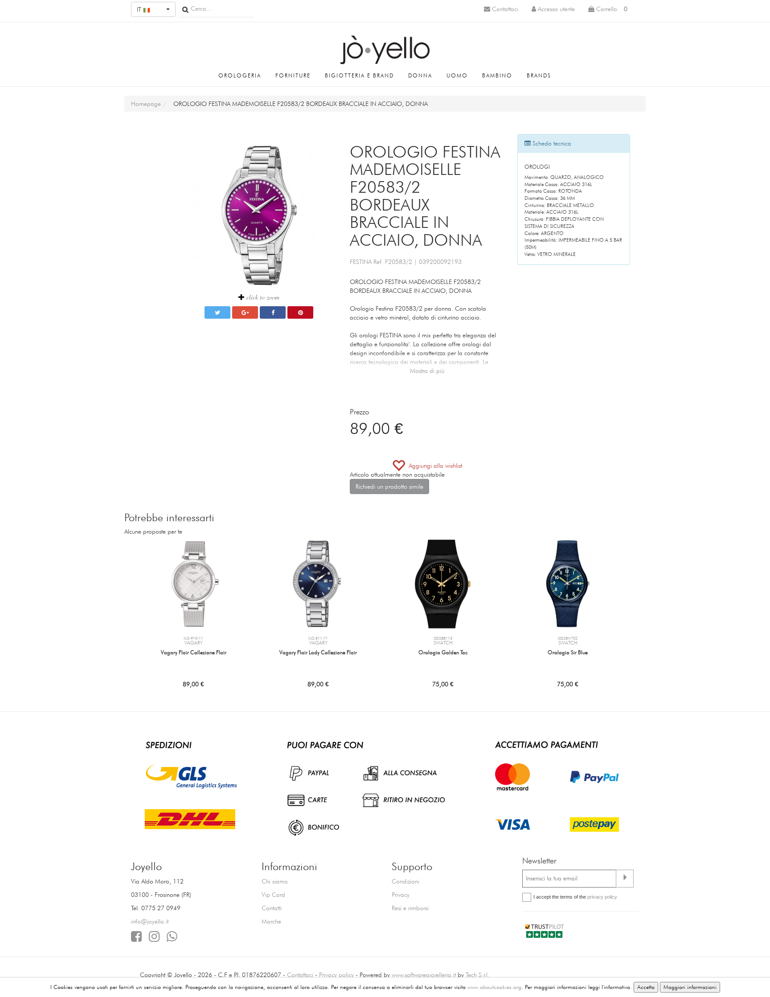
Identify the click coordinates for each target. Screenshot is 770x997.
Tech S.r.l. (477, 974)
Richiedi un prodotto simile (389, 486)
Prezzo (359, 411)
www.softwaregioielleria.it (424, 974)
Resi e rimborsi (410, 908)
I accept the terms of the (575, 897)
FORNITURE (293, 75)
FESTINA (361, 261)
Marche (271, 921)
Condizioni (405, 881)
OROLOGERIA (239, 75)
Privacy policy (336, 974)
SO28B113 (443, 638)
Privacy (401, 894)
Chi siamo (275, 881)
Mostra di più (427, 370)
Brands (539, 75)
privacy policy (602, 897)
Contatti (272, 908)
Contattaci (300, 974)
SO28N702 (568, 638)
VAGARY (193, 643)
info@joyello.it (149, 921)
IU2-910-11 (193, 638)
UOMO (457, 75)
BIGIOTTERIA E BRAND (359, 75)
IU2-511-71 (318, 638)
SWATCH (443, 643)
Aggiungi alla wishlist (433, 465)
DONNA (420, 75)
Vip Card (273, 894)
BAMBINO (497, 75)
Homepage (146, 103)
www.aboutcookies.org (494, 987)
